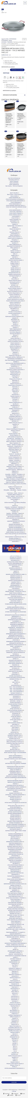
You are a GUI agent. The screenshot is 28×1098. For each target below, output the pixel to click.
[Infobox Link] (14, 549)
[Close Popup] (27, 543)
